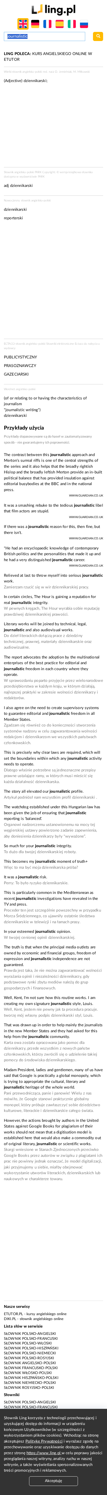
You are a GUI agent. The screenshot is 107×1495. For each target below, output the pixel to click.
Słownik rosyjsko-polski (29, 1388)
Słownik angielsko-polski (30, 1363)
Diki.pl (10, 1319)
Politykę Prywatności (44, 1441)
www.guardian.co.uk (86, 495)
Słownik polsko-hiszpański (31, 1348)
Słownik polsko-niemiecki (30, 1353)
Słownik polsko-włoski (28, 1343)
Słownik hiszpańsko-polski (31, 1378)
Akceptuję (53, 1481)
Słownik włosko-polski (28, 1373)
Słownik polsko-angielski (30, 1334)
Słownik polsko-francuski (31, 1339)
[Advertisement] (53, 281)
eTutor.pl (13, 1314)
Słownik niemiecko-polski (30, 1383)
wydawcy (10, 348)
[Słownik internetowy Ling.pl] (53, 10)
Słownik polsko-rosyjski (29, 1358)
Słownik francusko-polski (31, 1368)
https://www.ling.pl (44, 1453)
